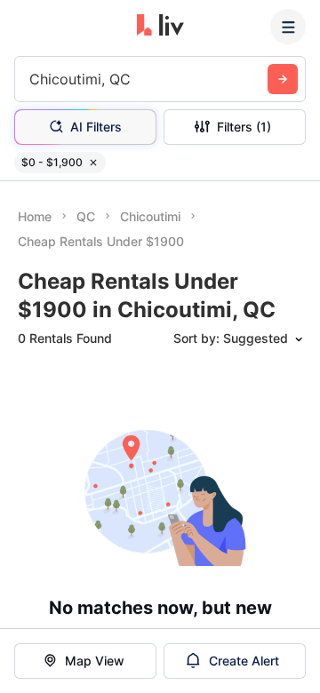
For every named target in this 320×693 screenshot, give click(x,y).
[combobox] (31, 79)
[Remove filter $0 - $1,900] (93, 162)
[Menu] (288, 26)
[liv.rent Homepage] (160, 26)
